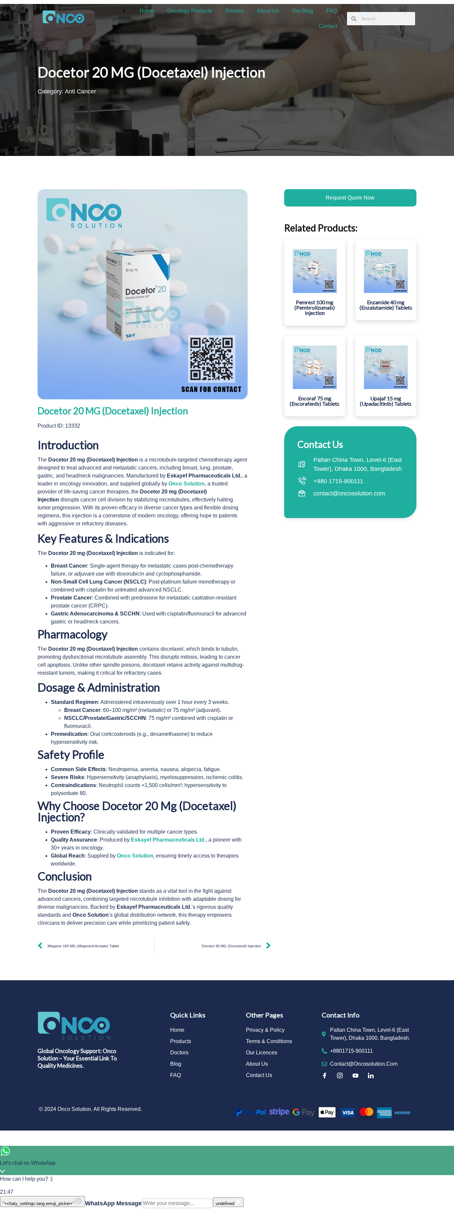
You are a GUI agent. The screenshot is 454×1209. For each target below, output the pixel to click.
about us (268, 11)
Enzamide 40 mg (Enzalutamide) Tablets (386, 305)
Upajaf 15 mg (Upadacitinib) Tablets (385, 401)
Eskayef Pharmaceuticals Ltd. (168, 840)
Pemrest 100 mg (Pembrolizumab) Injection (314, 307)
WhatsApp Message (113, 1203)
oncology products (189, 11)
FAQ (331, 11)
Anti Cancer (80, 91)
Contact (328, 26)
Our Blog (302, 11)
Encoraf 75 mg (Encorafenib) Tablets (314, 401)
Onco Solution (187, 483)
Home (147, 11)
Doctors (234, 11)
